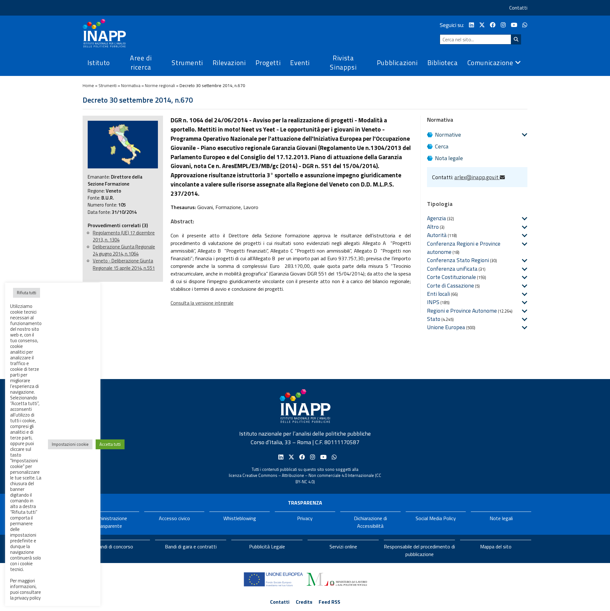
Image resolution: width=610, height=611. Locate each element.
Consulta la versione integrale (202, 303)
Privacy (305, 518)
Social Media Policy (436, 518)
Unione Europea (446, 327)
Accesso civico (174, 518)
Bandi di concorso (114, 546)
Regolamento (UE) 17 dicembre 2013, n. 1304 (124, 236)
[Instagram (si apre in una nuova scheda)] (503, 25)
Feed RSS (329, 602)
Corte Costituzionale (451, 277)
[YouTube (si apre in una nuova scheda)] (514, 25)
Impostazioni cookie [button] (70, 444)
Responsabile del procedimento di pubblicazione (419, 550)
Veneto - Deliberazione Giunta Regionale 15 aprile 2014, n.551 (124, 264)
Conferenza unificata (452, 268)
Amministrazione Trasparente (109, 522)
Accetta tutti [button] (110, 444)
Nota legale (449, 158)
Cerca (441, 146)
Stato (433, 319)
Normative (448, 134)
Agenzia (436, 218)
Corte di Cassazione (450, 285)
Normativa (130, 85)
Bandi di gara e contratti (191, 546)
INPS (433, 302)
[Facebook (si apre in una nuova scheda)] (492, 25)
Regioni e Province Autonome (462, 310)
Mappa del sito (496, 546)
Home (88, 85)
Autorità (437, 235)
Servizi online (343, 546)
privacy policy (28, 597)
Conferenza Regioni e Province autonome (463, 247)
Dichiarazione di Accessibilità (370, 522)
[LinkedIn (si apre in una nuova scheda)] (471, 25)
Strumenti (107, 85)
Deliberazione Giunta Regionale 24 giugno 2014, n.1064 (124, 250)
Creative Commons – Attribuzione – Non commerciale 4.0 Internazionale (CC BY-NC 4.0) (311, 478)
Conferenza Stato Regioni (458, 260)
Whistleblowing (239, 518)
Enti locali (438, 293)
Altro (433, 226)
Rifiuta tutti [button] (26, 292)
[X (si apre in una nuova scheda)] (482, 25)
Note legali (501, 518)
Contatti (518, 7)
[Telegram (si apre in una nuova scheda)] (525, 25)
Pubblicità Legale (267, 546)
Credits (304, 602)
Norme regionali (160, 85)
